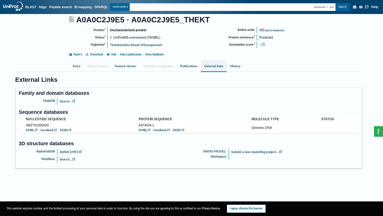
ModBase (48, 159)
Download (96, 54)
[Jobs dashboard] (354, 7)
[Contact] (367, 7)
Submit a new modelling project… (254, 152)
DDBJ (64, 130)
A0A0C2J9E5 (69, 152)
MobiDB (49, 100)
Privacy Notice (211, 208)
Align (43, 7)
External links (213, 66)
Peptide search (60, 7)
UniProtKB (119, 6)
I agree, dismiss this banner (246, 208)
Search (342, 6)
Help (374, 7)
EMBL (30, 130)
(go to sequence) (275, 30)
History (235, 66)
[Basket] (361, 7)
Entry (76, 66)
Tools (77, 54)
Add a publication (131, 54)
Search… (66, 101)
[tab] (76, 66)
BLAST (30, 7)
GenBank (46, 130)
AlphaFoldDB (45, 151)
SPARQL (101, 7)
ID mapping (83, 7)
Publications (188, 66)
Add (113, 54)
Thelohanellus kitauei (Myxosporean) (136, 45)
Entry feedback (154, 54)
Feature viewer (125, 66)
